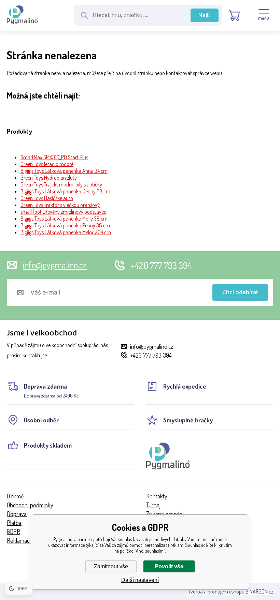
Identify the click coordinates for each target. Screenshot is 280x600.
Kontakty (156, 496)
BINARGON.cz (259, 591)
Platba (14, 522)
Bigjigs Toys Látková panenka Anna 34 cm (64, 170)
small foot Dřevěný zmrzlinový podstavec (63, 211)
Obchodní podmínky (30, 505)
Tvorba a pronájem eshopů (216, 591)
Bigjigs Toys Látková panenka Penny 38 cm (65, 225)
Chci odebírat (240, 292)
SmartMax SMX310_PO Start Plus (54, 157)
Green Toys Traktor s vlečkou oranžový (60, 204)
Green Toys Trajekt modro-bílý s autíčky (61, 184)
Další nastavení (140, 580)
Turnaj (153, 505)
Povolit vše (169, 566)
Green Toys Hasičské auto (46, 198)
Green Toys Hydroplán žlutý (48, 177)
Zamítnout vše (111, 566)
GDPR (13, 531)
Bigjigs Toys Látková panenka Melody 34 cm (65, 232)
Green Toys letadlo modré (46, 164)
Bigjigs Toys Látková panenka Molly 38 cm (64, 218)
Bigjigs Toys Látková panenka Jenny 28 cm (65, 191)
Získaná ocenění (165, 514)
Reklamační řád (25, 540)
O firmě (15, 496)
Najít (204, 15)
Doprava (17, 514)
